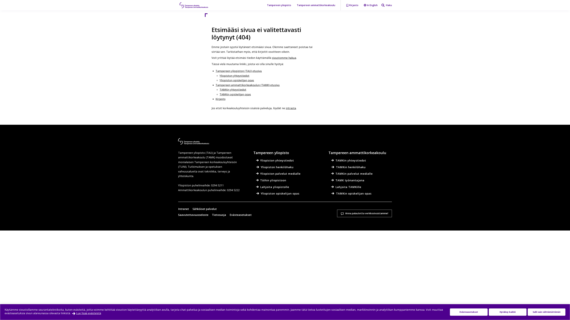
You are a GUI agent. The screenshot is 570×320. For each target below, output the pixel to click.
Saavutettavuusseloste (193, 215)
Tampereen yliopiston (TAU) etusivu (239, 71)
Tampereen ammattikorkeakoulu (316, 5)
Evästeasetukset (241, 215)
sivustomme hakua (284, 58)
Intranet (183, 209)
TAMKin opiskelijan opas (235, 94)
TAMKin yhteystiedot (233, 89)
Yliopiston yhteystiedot (234, 75)
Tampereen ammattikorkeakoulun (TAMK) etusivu (248, 85)
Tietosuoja (219, 215)
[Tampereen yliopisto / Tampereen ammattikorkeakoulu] (196, 5)
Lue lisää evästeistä (88, 313)
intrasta (291, 108)
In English (372, 5)
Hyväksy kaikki (508, 312)
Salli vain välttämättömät (546, 312)
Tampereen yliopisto (279, 5)
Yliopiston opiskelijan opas (237, 80)
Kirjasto (220, 99)
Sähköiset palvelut (205, 209)
